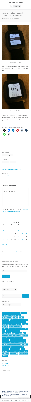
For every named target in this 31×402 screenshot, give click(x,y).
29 (18, 239)
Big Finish (16, 317)
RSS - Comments (6, 365)
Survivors (5, 351)
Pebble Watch (6, 162)
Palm (21, 337)
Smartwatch (13, 162)
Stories (23, 349)
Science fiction (6, 346)
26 (7, 239)
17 (26, 233)
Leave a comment (15, 18)
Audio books (6, 315)
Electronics (24, 324)
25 (3, 239)
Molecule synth (23, 335)
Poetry (14, 342)
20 (11, 236)
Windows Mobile (23, 353)
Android (5, 313)
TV (8, 353)
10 (26, 230)
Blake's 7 (21, 317)
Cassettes (25, 319)
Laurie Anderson (7, 333)
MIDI (4, 335)
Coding (17, 322)
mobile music (10, 335)
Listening (14, 333)
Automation (13, 315)
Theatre (19, 351)
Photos (9, 342)
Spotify (18, 252)
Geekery (21, 328)
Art (18, 313)
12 (7, 233)
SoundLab (12, 349)
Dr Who (12, 324)
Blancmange (6, 319)
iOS (4, 331)
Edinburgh (18, 324)
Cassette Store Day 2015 (8, 322)
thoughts (25, 351)
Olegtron (16, 337)
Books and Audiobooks (15, 319)
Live (24, 333)
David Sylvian (6, 324)
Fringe (16, 328)
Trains (4, 353)
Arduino (14, 313)
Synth (10, 351)
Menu (15, 6)
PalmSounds (6, 340)
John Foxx (17, 331)
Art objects (23, 313)
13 (11, 233)
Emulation (5, 326)
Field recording (6, 328)
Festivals (19, 326)
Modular (16, 335)
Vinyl (17, 353)
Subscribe (6, 276)
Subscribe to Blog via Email (10, 261)
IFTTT (26, 328)
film (12, 328)
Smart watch (6, 349)
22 (18, 236)
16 (22, 233)
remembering (6, 344)
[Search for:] (12, 296)
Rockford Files (19, 344)
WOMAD (5, 355)
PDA (11, 340)
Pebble (15, 340)
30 (22, 239)
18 (3, 236)
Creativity (23, 322)
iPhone (11, 331)
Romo (25, 344)
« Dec (3, 244)
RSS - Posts (5, 363)
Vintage (12, 353)
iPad (7, 331)
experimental (12, 326)
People (4, 342)
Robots (12, 344)
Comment (23, 203)
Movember (5, 337)
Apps (10, 313)
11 (3, 233)
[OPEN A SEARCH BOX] (19, 6)
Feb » (7, 244)
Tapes (14, 351)
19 (7, 236)
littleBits (20, 333)
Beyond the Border (7, 317)
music (11, 337)
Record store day (21, 342)
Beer (19, 315)
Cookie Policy (8, 395)
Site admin (13, 346)
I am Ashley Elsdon (15, 3)
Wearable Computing (7, 155)
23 (22, 236)
